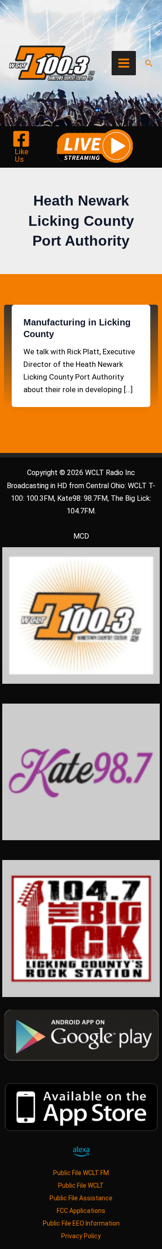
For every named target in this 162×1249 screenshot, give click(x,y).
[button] (149, 63)
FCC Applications (81, 1210)
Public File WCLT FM (81, 1172)
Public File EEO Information (81, 1223)
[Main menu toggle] (124, 63)
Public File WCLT (81, 1185)
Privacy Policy (81, 1236)
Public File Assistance (81, 1198)
